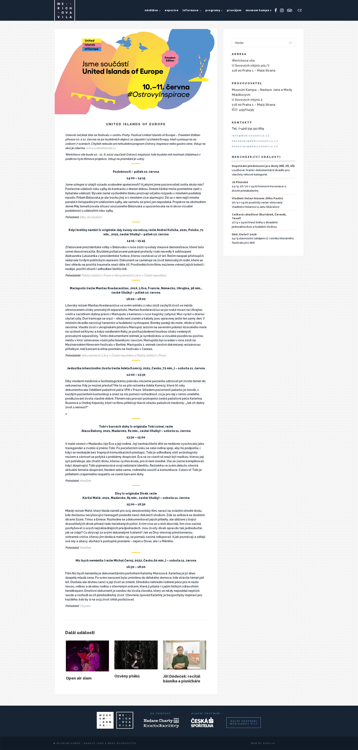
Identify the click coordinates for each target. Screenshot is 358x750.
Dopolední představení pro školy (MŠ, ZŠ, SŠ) (263, 166)
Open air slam (79, 678)
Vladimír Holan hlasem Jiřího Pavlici (257, 198)
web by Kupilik (263, 743)
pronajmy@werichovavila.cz (255, 147)
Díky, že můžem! (91, 217)
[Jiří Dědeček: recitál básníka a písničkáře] (184, 655)
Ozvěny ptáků (127, 676)
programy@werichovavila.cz (255, 141)
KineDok (85, 480)
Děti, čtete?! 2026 (244, 234)
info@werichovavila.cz (251, 136)
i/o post (85, 606)
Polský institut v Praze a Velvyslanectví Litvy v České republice (123, 275)
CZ (300, 10)
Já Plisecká (240, 182)
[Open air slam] (87, 656)
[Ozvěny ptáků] (135, 655)
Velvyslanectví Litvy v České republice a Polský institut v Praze (123, 355)
